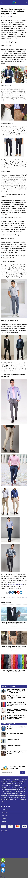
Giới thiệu (4, 815)
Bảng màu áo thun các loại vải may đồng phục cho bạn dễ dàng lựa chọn (16, 704)
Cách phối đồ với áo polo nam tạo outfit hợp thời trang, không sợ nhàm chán (16, 697)
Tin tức (13, 597)
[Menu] (2, 3)
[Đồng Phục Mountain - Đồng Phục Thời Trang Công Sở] (14, 2)
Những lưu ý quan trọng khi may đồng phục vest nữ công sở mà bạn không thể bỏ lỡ (16, 691)
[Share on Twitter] (12, 592)
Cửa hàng (4, 812)
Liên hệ (4, 821)
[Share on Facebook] (9, 592)
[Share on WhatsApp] (7, 592)
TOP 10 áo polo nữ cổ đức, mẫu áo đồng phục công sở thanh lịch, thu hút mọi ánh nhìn (16, 717)
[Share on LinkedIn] (21, 592)
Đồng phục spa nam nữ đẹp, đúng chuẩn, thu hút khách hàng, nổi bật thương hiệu (17, 710)
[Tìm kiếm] (26, 2)
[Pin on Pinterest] (18, 592)
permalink (24, 597)
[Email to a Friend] (15, 592)
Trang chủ (5, 809)
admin (14, 16)
